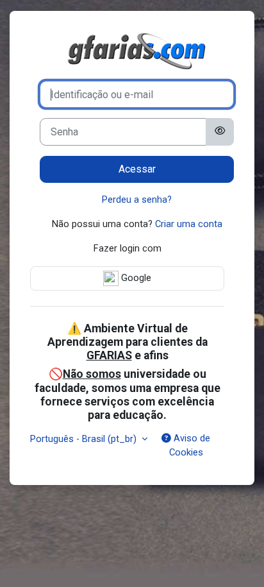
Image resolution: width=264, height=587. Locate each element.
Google (135, 278)
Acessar (137, 169)
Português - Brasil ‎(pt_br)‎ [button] (84, 439)
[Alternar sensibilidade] (220, 131)
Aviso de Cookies (190, 445)
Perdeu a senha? (137, 199)
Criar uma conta (188, 224)
